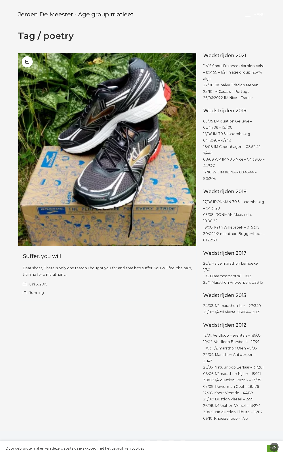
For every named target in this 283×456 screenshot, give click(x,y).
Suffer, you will (42, 256)
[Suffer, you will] (107, 149)
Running (36, 293)
